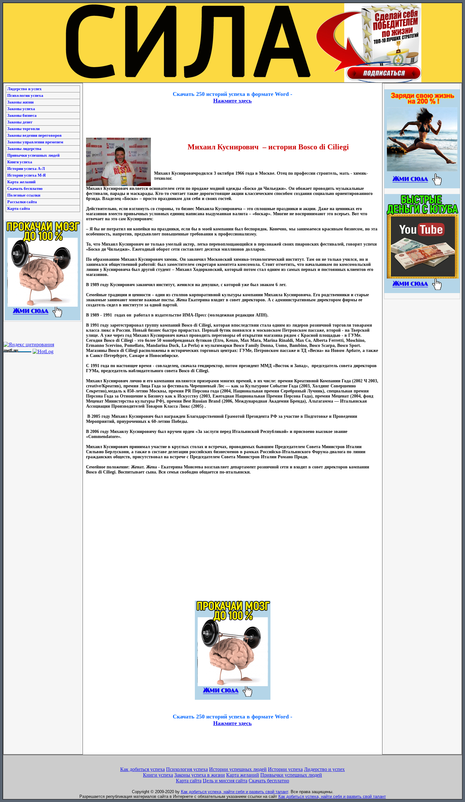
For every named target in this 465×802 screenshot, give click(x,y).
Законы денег (20, 122)
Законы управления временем (35, 142)
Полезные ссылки (23, 195)
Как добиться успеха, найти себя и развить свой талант (234, 791)
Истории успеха (285, 769)
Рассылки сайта (22, 201)
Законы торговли (23, 128)
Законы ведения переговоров (34, 135)
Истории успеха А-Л (26, 168)
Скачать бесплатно (25, 188)
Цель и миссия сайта (225, 780)
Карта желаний (21, 181)
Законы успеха (21, 108)
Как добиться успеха (142, 769)
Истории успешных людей (238, 769)
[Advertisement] (232, 85)
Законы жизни (20, 102)
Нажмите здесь (232, 100)
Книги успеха (19, 162)
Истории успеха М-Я (26, 175)
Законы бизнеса (22, 115)
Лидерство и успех (24, 88)
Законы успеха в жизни (199, 775)
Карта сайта (18, 208)
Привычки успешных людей (33, 155)
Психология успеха (25, 95)
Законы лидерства (24, 148)
